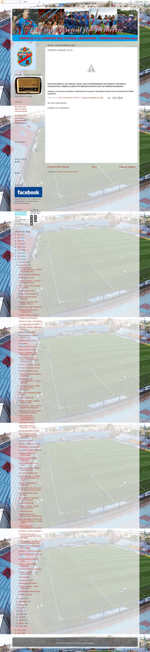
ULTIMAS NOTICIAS (26, 503)
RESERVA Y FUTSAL (26, 278)
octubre (22, 598)
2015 (19, 256)
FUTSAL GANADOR (26, 398)
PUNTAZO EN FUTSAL (27, 347)
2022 (19, 235)
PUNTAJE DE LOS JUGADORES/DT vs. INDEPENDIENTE (27, 418)
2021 (19, 238)
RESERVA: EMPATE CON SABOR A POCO (28, 303)
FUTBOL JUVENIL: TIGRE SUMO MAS (28, 587)
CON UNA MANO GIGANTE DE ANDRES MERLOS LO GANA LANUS (30, 521)
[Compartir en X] (117, 98)
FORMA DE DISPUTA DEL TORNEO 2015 (28, 311)
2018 (19, 247)
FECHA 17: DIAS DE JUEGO (29, 444)
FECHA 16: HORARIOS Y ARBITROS (28, 459)
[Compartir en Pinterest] (122, 98)
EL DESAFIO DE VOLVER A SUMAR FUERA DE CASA (29, 542)
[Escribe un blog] (115, 98)
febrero (22, 623)
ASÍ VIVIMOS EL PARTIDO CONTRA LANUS (28, 499)
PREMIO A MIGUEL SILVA (28, 371)
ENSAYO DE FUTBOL (27, 291)
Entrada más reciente (58, 167)
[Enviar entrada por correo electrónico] (108, 98)
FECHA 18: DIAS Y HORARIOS (30, 321)
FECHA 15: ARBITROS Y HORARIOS (28, 565)
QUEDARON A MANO (27, 423)
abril (21, 617)
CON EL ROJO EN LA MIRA (29, 431)
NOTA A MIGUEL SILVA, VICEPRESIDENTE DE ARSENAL (28, 436)
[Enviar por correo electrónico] (113, 98)
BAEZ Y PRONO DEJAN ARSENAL (28, 298)
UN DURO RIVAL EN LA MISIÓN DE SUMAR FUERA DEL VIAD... (30, 536)
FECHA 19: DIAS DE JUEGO (29, 368)
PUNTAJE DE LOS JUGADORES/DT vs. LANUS (30, 527)
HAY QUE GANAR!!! (26, 441)
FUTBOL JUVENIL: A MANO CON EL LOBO (29, 402)
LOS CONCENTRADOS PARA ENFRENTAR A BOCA (30, 412)
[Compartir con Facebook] (119, 98)
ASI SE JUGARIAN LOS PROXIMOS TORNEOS (28, 354)
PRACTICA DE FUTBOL (27, 350)
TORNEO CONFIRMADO (28, 318)
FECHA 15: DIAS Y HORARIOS (30, 569)
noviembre (23, 265)
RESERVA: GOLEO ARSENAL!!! (30, 531)
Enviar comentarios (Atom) (68, 172)
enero (21, 626)
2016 (19, 253)
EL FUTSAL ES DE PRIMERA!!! (30, 307)
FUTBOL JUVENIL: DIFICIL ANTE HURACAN (29, 507)
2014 (19, 259)
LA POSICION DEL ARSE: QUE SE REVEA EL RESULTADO (30, 489)
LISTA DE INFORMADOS (28, 473)
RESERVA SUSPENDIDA (28, 583)
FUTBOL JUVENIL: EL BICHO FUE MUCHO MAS (30, 282)
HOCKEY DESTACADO (27, 341)
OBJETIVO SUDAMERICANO (29, 275)
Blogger (91, 643)
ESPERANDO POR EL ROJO (29, 591)
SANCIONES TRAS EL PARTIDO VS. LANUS (27, 427)
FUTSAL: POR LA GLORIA (28, 315)
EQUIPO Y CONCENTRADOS (30, 551)
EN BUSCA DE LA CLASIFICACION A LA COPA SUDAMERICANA (30, 269)
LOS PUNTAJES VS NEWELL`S (30, 324)
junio (21, 611)
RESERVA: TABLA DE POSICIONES (27, 454)
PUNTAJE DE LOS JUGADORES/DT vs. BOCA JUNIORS (30, 381)
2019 (19, 244)
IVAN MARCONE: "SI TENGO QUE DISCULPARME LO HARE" (29, 478)
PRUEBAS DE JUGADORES (29, 447)
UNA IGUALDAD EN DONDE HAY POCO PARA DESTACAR (29, 388)
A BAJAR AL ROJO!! (26, 580)
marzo (21, 620)
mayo (21, 614)
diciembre (23, 262)
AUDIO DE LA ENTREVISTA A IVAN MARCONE (30, 469)
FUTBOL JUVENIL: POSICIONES (26, 573)
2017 (19, 250)
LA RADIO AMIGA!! (26, 511)
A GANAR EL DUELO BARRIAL (30, 450)
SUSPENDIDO (24, 577)
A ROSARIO (23, 344)
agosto (22, 605)
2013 (19, 630)
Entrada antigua (127, 167)
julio (20, 608)
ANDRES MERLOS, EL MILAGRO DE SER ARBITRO (30, 515)
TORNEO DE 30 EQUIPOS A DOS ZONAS (29, 547)
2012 (19, 633)
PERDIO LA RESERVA (27, 332)
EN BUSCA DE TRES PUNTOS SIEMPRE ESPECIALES (30, 407)
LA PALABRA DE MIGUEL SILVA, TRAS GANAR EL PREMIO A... (29, 360)
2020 (19, 241)
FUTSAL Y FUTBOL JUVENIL (29, 365)
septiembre (23, 601)
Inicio (94, 167)
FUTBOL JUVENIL (25, 595)
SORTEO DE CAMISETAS (28, 294)
